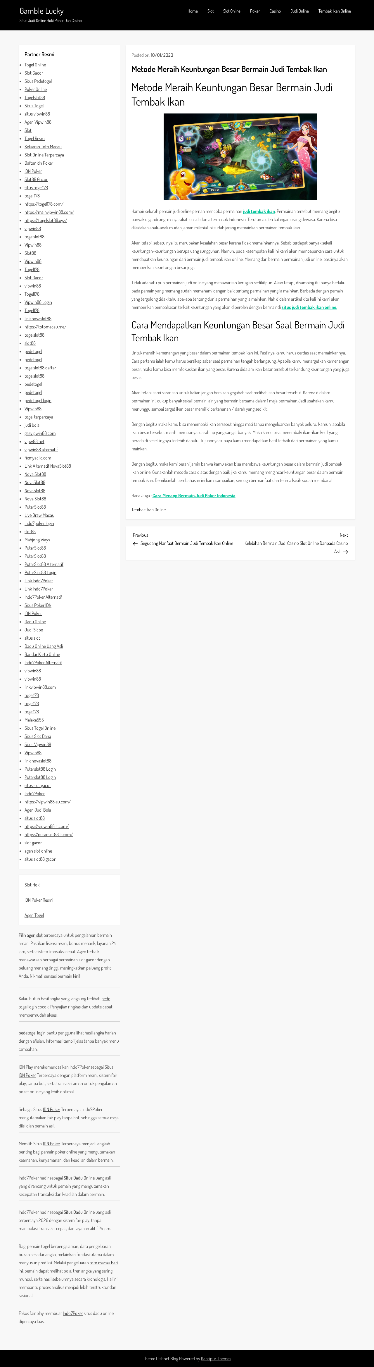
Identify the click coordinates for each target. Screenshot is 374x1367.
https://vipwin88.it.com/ (47, 826)
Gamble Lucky (42, 10)
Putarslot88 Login (40, 769)
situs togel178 (36, 187)
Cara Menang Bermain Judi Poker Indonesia (194, 495)
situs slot (32, 638)
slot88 (30, 343)
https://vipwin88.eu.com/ (48, 802)
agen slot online (38, 851)
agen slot (35, 935)
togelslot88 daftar (40, 368)
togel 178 (32, 196)
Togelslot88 (35, 97)
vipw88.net (34, 441)
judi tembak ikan (259, 211)
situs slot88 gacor (40, 859)
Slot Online (231, 11)
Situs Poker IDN (38, 605)
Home (193, 11)
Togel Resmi (35, 138)
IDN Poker (33, 171)
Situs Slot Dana (38, 736)
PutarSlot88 (35, 507)
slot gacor (33, 843)
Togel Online (35, 65)
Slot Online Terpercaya (44, 155)
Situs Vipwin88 (38, 744)
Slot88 (30, 253)
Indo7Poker (35, 793)
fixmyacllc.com (38, 458)
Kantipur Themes (216, 1358)
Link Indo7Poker (39, 580)
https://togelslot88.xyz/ (46, 220)
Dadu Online (35, 621)
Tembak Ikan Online (334, 11)
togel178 (32, 695)
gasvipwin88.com (40, 433)
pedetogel (33, 351)
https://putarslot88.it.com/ (49, 834)
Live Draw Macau (39, 515)
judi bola (32, 425)
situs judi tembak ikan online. (309, 307)
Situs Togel (34, 106)
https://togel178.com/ (44, 204)
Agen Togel (34, 915)
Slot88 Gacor (36, 179)
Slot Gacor (34, 73)
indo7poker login (39, 523)
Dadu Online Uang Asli (44, 646)
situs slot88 (35, 818)
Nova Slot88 (35, 474)
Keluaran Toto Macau (43, 146)
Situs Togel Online (40, 728)
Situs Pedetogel (38, 81)
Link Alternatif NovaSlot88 (48, 466)
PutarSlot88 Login (40, 572)
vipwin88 (33, 228)
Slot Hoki (32, 885)
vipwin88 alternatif (41, 449)
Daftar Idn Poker (39, 163)
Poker (255, 11)
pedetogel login (38, 400)
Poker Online (36, 89)
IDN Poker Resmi (39, 900)
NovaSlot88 (35, 482)
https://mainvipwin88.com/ (49, 212)
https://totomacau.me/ (46, 327)
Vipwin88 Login (38, 302)
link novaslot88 (38, 318)
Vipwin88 (33, 245)
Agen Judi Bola (38, 810)
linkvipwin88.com (40, 687)
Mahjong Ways (37, 540)
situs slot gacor (38, 785)
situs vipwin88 (37, 114)
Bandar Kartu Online (42, 654)
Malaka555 (34, 720)
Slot (210, 11)
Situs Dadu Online (79, 1178)
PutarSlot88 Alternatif (44, 564)
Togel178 (32, 269)
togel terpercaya (39, 417)
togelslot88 (34, 237)
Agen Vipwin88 (38, 122)
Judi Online (299, 11)
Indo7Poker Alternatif (43, 597)
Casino (275, 11)
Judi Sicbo (34, 630)
